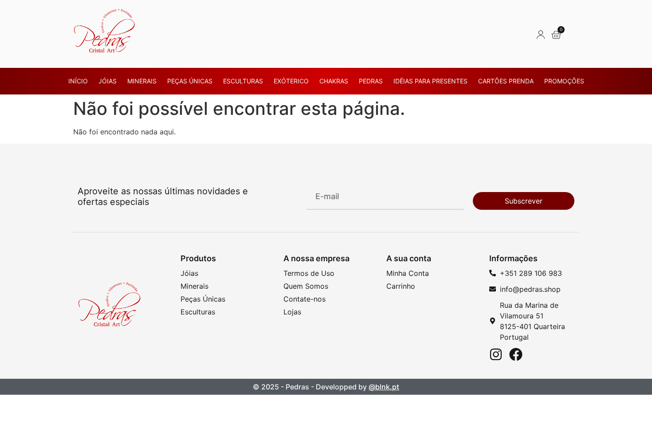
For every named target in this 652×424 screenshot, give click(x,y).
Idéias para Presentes (430, 81)
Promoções (564, 81)
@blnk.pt (384, 386)
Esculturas (243, 81)
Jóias (107, 81)
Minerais (142, 81)
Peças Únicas (189, 81)
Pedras (371, 81)
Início (78, 81)
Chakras (333, 81)
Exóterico (291, 81)
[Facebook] (515, 354)
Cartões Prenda (506, 81)
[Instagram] (496, 354)
